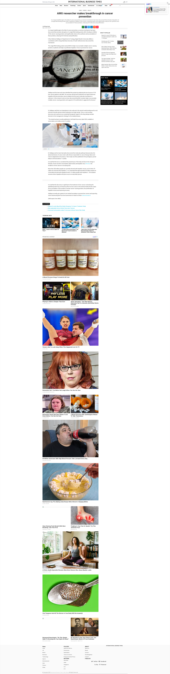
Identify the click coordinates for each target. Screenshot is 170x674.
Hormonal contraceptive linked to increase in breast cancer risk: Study (66, 210)
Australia (66, 660)
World (43, 652)
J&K (110, 5)
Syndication (66, 652)
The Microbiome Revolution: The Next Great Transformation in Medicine (70, 231)
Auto (43, 663)
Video (106, 5)
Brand (86, 650)
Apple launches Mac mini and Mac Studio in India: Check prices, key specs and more (109, 66)
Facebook (103, 661)
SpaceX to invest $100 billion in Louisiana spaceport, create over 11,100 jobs (109, 37)
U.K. (65, 666)
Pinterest (103, 664)
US (43, 650)
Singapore (66, 664)
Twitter (95, 661)
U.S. (65, 668)
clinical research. (86, 195)
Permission (66, 650)
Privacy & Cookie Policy (69, 656)
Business (66, 5)
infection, (87, 163)
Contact (87, 656)
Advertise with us (68, 648)
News (61, 5)
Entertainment (91, 5)
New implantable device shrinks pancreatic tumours (61, 208)
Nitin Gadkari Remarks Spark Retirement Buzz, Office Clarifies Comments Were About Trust (109, 48)
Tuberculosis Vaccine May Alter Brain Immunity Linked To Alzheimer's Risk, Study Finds (89, 231)
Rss (97, 664)
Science (79, 5)
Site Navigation (88, 654)
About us (87, 648)
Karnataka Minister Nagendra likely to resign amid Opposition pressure (108, 54)
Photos (44, 665)
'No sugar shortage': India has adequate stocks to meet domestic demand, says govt (108, 60)
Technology (72, 5)
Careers (87, 652)
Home (56, 5)
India (43, 648)
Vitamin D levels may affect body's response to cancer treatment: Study (67, 206)
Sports (84, 5)
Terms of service (68, 654)
